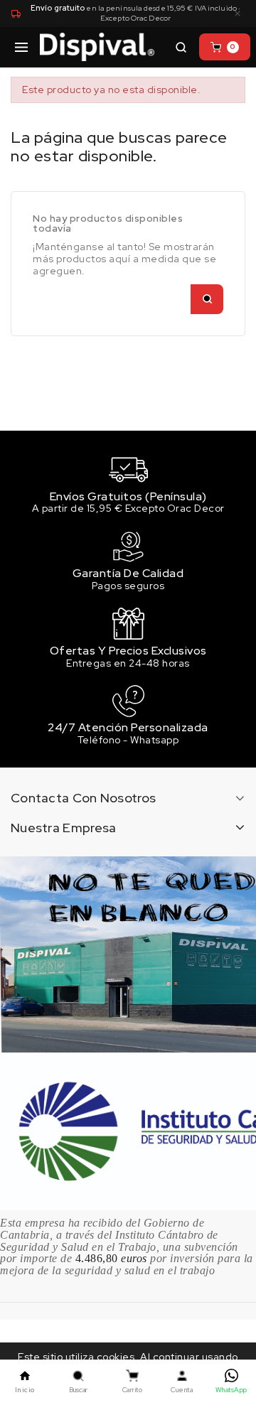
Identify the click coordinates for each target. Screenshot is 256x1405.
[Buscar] (180, 47)
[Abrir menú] (21, 47)
